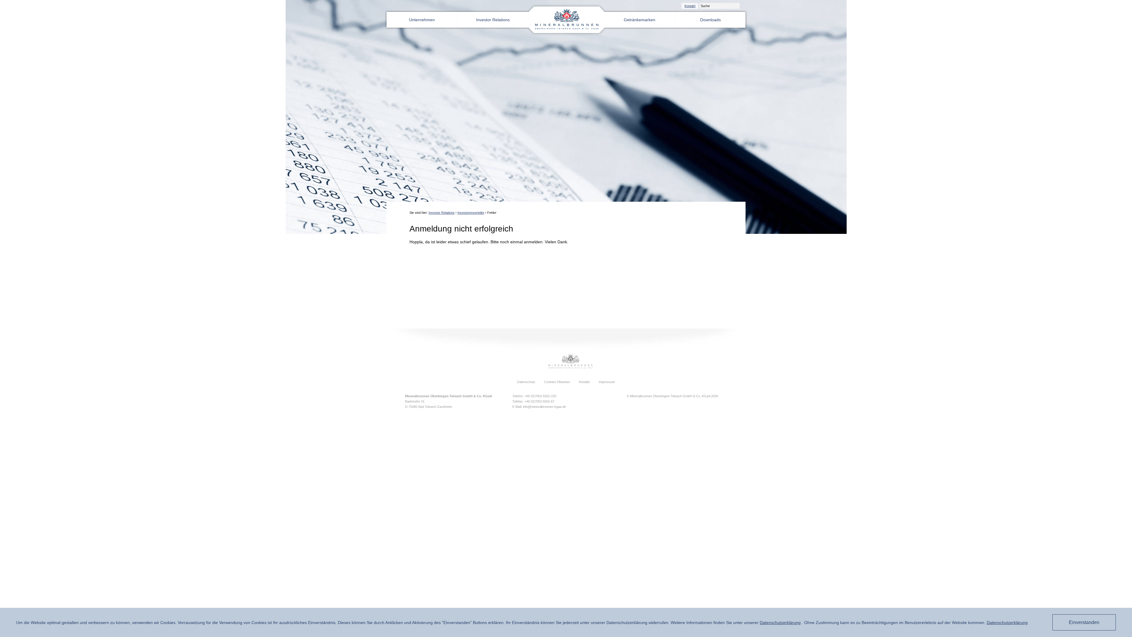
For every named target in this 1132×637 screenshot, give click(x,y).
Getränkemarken (639, 19)
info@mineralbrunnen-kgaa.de (544, 406)
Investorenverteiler (471, 212)
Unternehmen (422, 19)
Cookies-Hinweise (557, 382)
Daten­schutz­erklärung (780, 622)
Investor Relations (493, 19)
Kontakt (690, 6)
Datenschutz (526, 382)
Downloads (710, 19)
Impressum (607, 382)
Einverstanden (1084, 622)
